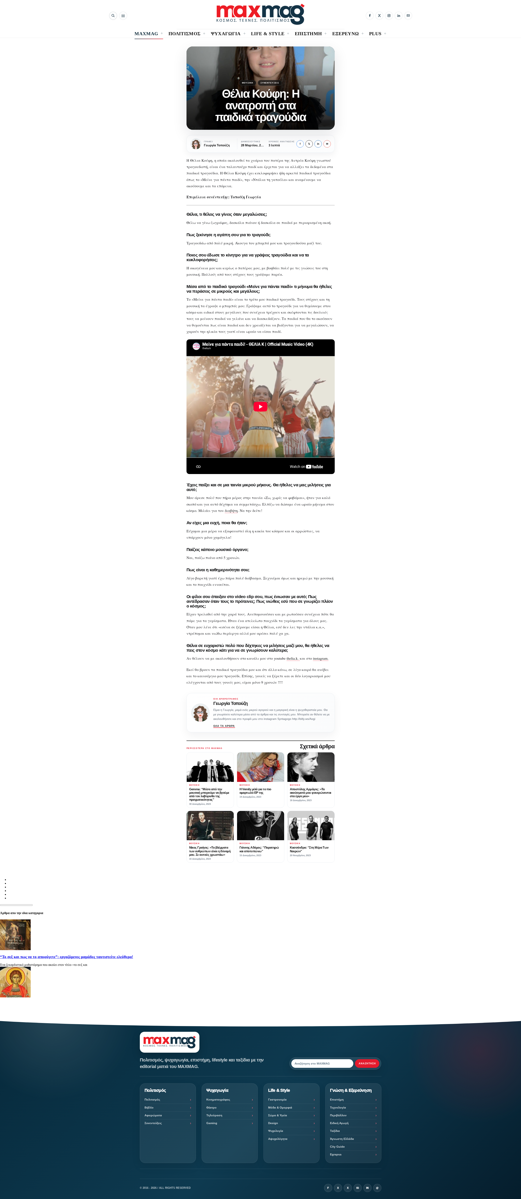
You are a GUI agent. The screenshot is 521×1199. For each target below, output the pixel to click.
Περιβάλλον (338, 1115)
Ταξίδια (335, 1130)
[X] (379, 15)
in (318, 143)
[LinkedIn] (398, 15)
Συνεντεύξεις (270, 83)
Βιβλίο (149, 1107)
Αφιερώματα (153, 1115)
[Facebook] (370, 15)
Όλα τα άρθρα (224, 726)
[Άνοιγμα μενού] (123, 16)
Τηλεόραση (214, 1115)
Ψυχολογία (275, 1130)
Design (273, 1123)
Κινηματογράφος (218, 1099)
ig (357, 1188)
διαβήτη (231, 510)
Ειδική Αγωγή (339, 1123)
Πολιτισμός (152, 1099)
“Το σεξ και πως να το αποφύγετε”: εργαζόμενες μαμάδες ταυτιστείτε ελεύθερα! (66, 957)
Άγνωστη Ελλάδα (342, 1138)
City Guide (337, 1146)
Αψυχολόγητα (277, 1138)
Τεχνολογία (338, 1107)
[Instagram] (389, 15)
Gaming (211, 1123)
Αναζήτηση (367, 1063)
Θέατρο (211, 1107)
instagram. (321, 658)
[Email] (408, 15)
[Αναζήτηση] (113, 15)
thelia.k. (293, 658)
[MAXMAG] (261, 14)
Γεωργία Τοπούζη (230, 703)
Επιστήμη (337, 1099)
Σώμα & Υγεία (277, 1115)
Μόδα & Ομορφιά (280, 1107)
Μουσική (247, 83)
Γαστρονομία (277, 1099)
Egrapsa (335, 1154)
